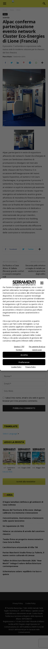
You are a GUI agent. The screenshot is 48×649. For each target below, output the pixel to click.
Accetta (24, 354)
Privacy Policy (30, 367)
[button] (42, 283)
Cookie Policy (16, 367)
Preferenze (24, 362)
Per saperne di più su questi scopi (37, 348)
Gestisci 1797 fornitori (19, 348)
